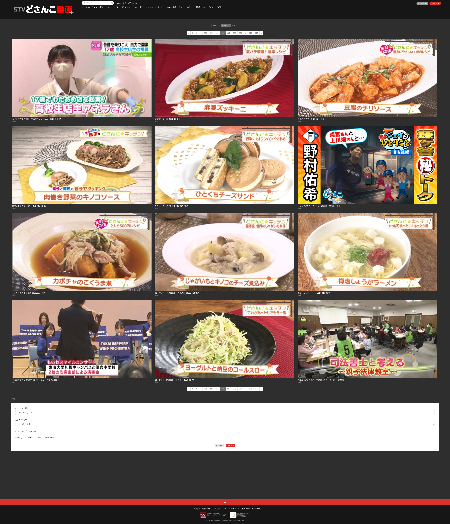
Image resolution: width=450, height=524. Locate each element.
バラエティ (125, 7)
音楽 (198, 7)
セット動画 (32, 431)
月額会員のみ (49, 438)
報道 (101, 7)
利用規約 (197, 509)
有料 (39, 438)
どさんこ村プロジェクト (142, 7)
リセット (219, 445)
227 (228, 33)
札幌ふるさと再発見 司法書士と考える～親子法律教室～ (322, 380)
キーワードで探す (21, 408)
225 (217, 33)
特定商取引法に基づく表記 (211, 509)
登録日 (214, 26)
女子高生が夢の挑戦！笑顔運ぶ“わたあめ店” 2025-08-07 (36, 119)
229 (240, 33)
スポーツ (190, 7)
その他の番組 (170, 7)
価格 (233, 26)
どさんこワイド (112, 7)
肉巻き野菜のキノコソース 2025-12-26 (29, 206)
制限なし (20, 438)
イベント (159, 7)
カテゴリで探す (21, 420)
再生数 (224, 26)
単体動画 (20, 431)
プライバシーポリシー (231, 509)
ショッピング (207, 7)
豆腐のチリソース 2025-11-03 (311, 119)
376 (250, 33)
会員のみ (31, 438)
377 (256, 33)
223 (205, 33)
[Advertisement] (225, 469)
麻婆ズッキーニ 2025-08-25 (167, 119)
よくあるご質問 (119, 3)
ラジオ (181, 7)
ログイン (434, 3)
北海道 (218, 7)
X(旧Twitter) (256, 509)
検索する (230, 445)
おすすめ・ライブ (89, 7)
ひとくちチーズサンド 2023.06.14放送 (171, 206)
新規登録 (421, 3)
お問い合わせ (133, 3)
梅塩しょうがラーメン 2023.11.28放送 (314, 293)
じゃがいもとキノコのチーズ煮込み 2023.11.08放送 (177, 293)
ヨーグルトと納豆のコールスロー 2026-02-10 (174, 380)
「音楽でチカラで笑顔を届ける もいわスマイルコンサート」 (38, 380)
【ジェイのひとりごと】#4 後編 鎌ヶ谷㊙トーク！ (319, 206)
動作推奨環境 (245, 509)
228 (234, 33)
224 (211, 33)
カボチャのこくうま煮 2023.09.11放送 (28, 293)
